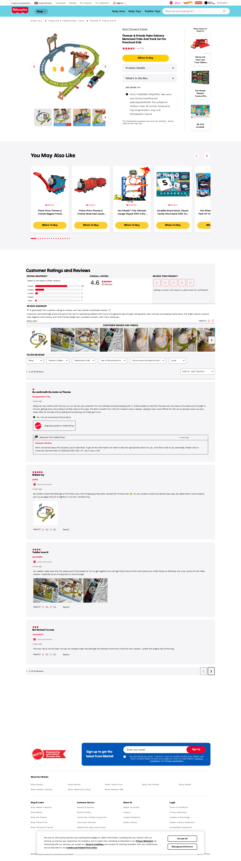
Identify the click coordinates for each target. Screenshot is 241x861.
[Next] (105, 66)
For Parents (85, 3)
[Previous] (34, 66)
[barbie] (178, 3)
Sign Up (196, 749)
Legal (172, 803)
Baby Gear (118, 11)
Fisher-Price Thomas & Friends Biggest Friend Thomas (50, 212)
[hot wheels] (188, 3)
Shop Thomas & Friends (134, 29)
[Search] (224, 10)
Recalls (72, 3)
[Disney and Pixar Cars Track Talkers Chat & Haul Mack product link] (200, 44)
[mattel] (171, 3)
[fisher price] (198, 3)
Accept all (182, 838)
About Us (127, 803)
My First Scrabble (200, 125)
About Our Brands (39, 777)
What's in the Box (137, 78)
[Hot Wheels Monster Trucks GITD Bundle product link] (200, 77)
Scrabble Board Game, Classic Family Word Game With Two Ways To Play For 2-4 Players (173, 212)
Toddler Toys (152, 11)
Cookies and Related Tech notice (81, 848)
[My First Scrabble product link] (200, 111)
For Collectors (102, 3)
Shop (40, 11)
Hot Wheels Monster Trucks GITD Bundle (200, 94)
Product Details (135, 67)
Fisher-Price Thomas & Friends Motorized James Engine (90, 212)
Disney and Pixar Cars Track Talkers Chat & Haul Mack (200, 60)
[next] (206, 155)
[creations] (209, 3)
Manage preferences (182, 846)
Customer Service (85, 803)
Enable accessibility (20, 3)
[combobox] (196, 11)
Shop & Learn (37, 803)
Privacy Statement (144, 841)
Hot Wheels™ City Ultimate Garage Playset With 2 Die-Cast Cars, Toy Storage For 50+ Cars (132, 212)
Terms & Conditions (95, 844)
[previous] (196, 155)
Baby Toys (134, 11)
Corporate (60, 3)
